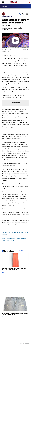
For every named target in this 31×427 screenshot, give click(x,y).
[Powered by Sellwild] (26, 343)
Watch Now (26, 2)
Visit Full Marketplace (24, 251)
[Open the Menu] (2, 2)
